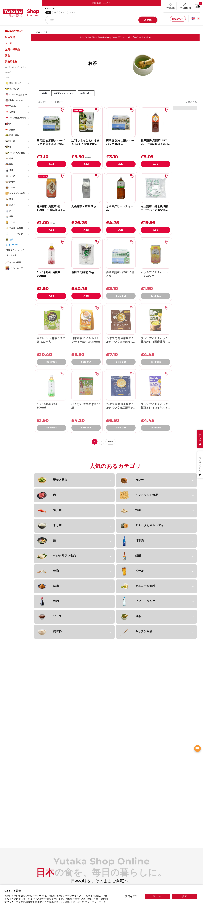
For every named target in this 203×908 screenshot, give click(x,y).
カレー (139, 479)
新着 (7, 55)
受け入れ (158, 896)
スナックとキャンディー (151, 525)
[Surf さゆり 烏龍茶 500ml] (51, 253)
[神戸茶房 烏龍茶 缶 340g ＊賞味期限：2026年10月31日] (51, 188)
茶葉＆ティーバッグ (15, 250)
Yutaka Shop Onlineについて (14, 29)
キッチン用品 (143, 631)
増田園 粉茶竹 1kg (82, 272)
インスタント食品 (146, 495)
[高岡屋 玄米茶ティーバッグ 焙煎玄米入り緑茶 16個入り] (51, 122)
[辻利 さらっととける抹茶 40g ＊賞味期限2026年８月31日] (86, 122)
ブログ (62, 12)
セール (8, 43)
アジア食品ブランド (18, 117)
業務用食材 (11, 61)
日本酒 (139, 540)
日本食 (12, 112)
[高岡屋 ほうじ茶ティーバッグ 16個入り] (120, 122)
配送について (178, 19)
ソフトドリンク (145, 601)
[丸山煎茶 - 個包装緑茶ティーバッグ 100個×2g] (155, 188)
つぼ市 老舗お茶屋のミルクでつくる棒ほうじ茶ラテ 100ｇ (120, 340)
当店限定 (10, 37)
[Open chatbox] (197, 748)
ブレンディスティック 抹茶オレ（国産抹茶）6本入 (155, 340)
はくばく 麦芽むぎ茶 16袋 (85, 406)
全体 (48, 12)
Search (148, 19)
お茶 (45, 32)
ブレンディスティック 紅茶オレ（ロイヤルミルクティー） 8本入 (154, 406)
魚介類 (57, 510)
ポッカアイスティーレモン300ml (154, 274)
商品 (55, 12)
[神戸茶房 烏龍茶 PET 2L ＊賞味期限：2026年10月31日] (155, 122)
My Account (185, 7)
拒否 (184, 896)
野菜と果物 (60, 479)
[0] (197, 5)
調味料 (57, 631)
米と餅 (57, 525)
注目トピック (15, 83)
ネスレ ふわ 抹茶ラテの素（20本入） (51, 340)
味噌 (56, 585)
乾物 (56, 570)
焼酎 (138, 555)
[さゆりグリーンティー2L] (120, 188)
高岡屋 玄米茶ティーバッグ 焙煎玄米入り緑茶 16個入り (51, 142)
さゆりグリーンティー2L (119, 208)
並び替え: (42, 101)
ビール (139, 570)
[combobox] (101, 20)
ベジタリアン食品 (64, 555)
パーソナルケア (16, 268)
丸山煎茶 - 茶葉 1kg (83, 206)
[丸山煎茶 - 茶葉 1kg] (86, 188)
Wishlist (170, 7)
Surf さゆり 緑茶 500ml (47, 406)
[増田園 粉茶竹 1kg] (86, 253)
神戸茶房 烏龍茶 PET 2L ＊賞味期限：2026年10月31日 (155, 142)
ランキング (14, 88)
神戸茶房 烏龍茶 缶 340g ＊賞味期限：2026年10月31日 (50, 208)
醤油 (56, 601)
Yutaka (13, 106)
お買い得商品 (12, 49)
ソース (57, 616)
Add (51, 164)
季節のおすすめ (16, 100)
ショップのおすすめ (18, 94)
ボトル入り (11, 255)
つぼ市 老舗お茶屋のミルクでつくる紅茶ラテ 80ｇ (120, 406)
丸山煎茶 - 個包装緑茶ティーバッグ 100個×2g (154, 208)
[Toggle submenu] (29, 61)
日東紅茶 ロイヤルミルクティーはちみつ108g (85, 340)
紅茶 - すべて (12, 245)
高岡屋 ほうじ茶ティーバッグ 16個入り (120, 142)
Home (37, 32)
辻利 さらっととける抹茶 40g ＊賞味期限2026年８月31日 (85, 142)
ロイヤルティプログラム (15, 67)
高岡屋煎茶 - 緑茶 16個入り (120, 274)
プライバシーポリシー (96, 901)
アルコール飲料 (145, 585)
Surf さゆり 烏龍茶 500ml (48, 274)
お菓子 (12, 204)
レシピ (71, 12)
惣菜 (138, 510)
